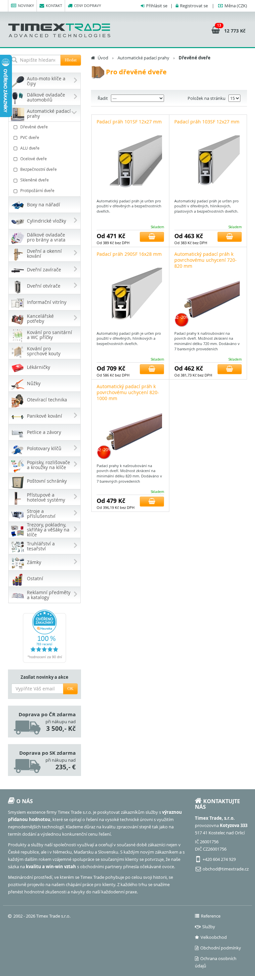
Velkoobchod (214, 937)
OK (70, 688)
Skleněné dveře (34, 179)
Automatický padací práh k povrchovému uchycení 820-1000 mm (128, 392)
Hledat (71, 59)
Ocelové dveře (33, 158)
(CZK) (235, 6)
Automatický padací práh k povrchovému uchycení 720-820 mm (205, 260)
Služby (208, 927)
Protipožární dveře (37, 190)
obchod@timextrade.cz (226, 869)
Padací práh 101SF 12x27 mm (129, 121)
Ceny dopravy (87, 5)
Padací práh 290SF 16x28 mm (129, 254)
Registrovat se (194, 6)
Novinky (26, 5)
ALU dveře (30, 148)
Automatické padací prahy (143, 58)
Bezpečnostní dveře (38, 169)
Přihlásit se (156, 6)
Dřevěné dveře (34, 126)
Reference (210, 916)
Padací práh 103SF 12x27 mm (206, 121)
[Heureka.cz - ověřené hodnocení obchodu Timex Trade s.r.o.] (44, 636)
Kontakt (54, 5)
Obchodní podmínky (220, 948)
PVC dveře (29, 137)
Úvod (103, 58)
